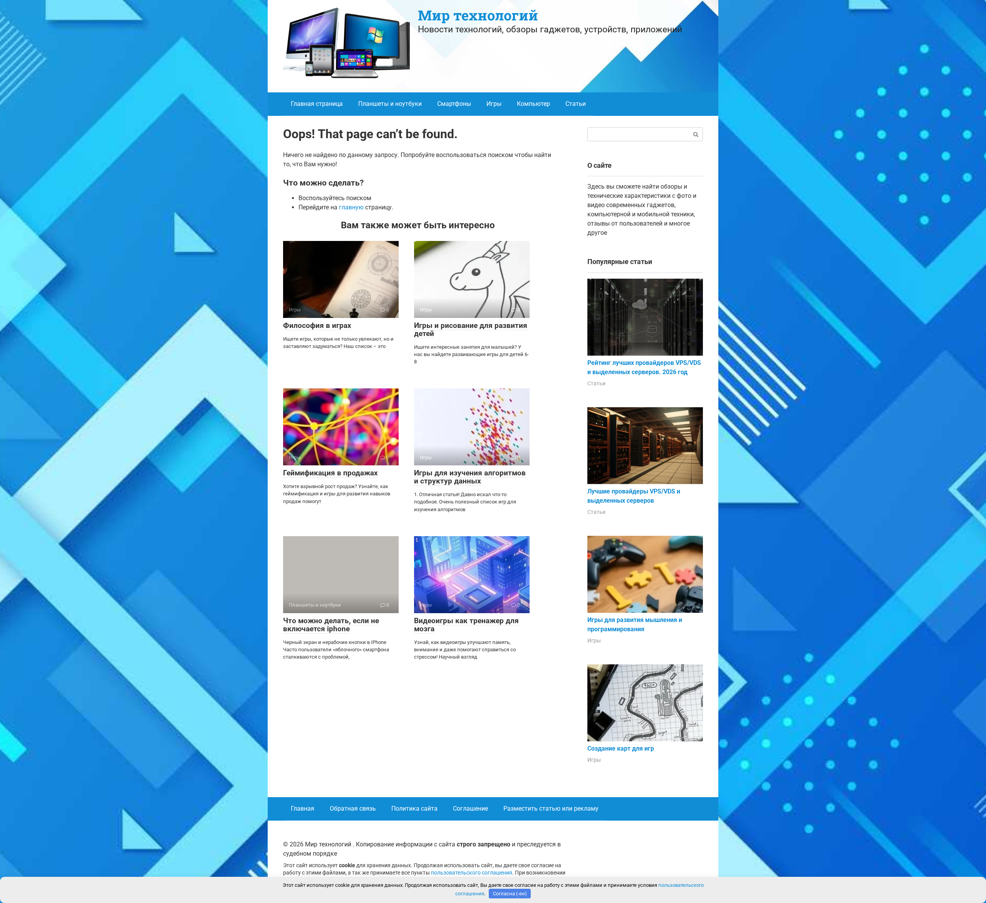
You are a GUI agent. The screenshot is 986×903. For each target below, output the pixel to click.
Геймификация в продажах (330, 472)
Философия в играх (317, 325)
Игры (493, 103)
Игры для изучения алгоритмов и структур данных (470, 476)
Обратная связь (353, 808)
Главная (302, 808)
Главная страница (317, 103)
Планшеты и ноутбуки (390, 103)
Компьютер (533, 103)
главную (351, 207)
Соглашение (470, 808)
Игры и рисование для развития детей (470, 329)
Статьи (575, 103)
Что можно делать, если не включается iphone (331, 624)
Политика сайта (414, 808)
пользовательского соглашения (471, 873)
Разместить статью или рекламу (551, 808)
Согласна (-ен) (510, 893)
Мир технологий (478, 15)
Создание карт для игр (620, 748)
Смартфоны (454, 103)
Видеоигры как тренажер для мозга (466, 624)
